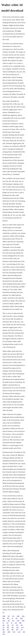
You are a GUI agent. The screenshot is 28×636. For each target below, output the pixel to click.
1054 (4, 620)
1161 (4, 632)
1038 (21, 618)
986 (20, 623)
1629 (4, 616)
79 (11, 623)
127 (7, 623)
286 (12, 629)
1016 (23, 616)
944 (3, 629)
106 (17, 629)
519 (16, 623)
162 (16, 618)
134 (3, 634)
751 (3, 627)
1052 (23, 620)
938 (24, 632)
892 (8, 627)
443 (21, 625)
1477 (14, 632)
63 (3, 623)
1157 (19, 632)
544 (12, 627)
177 (21, 629)
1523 (18, 620)
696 (3, 618)
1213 (17, 627)
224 (9, 620)
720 (8, 625)
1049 (18, 616)
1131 (22, 627)
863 (3, 625)
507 (9, 616)
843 (8, 618)
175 (12, 625)
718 (13, 616)
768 (17, 625)
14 (12, 618)
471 (8, 629)
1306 (9, 632)
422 (13, 620)
